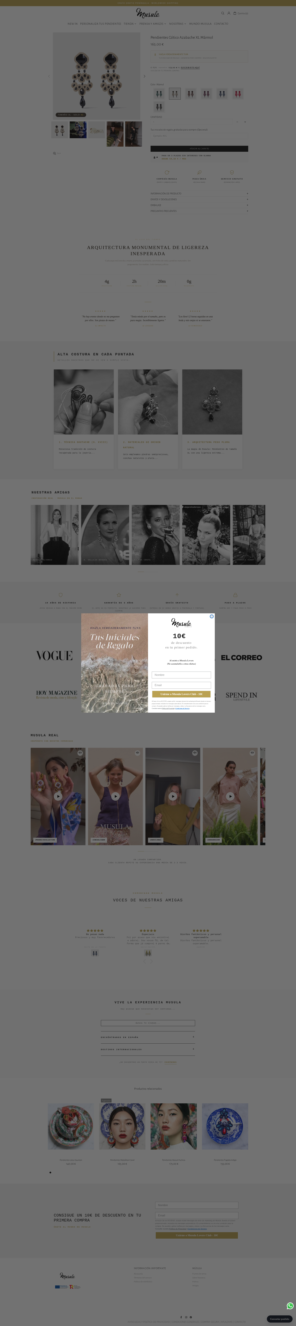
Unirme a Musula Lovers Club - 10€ (181, 694)
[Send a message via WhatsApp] (290, 1306)
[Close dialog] (211, 616)
